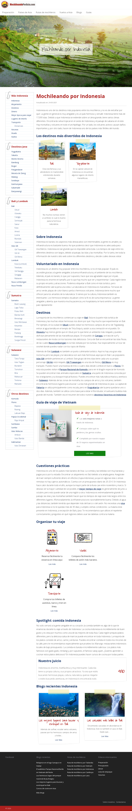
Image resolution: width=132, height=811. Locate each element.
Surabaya (15, 180)
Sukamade (15, 187)
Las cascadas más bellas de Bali (104, 720)
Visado (14, 133)
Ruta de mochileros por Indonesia (80, 769)
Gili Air (17, 253)
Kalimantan (16, 442)
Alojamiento (16, 104)
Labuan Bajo (20, 413)
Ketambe (18, 325)
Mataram (18, 278)
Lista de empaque (105, 772)
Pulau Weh (19, 311)
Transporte (16, 122)
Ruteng (17, 409)
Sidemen (18, 242)
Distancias (19, 126)
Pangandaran (16, 169)
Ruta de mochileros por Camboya (80, 772)
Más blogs (40, 793)
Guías (89, 12)
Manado (18, 384)
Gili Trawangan (20, 249)
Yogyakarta (16, 151)
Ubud (17, 210)
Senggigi (18, 275)
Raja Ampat (19, 420)
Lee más (52, 564)
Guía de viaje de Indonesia (89, 412)
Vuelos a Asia (66, 12)
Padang (18, 333)
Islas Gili (14, 246)
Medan (17, 329)
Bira (16, 373)
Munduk (18, 238)
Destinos (15, 108)
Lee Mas (58, 740)
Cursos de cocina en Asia (46, 788)
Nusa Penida (16, 285)
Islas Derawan (20, 445)
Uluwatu (18, 213)
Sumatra (14, 300)
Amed (17, 231)
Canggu (18, 217)
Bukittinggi (19, 336)
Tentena (18, 380)
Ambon (18, 435)
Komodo (15, 398)
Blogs (79, 12)
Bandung (15, 162)
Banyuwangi (16, 191)
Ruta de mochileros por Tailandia (80, 762)
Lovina (17, 235)
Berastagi (18, 318)
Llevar (100, 769)
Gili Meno (18, 256)
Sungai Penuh (20, 340)
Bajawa (17, 406)
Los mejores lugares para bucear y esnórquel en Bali (59, 722)
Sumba (14, 427)
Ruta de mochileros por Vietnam (79, 766)
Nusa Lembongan (18, 282)
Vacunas (14, 129)
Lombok (14, 260)
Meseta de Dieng (18, 173)
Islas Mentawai (21, 322)
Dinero (14, 111)
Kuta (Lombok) (21, 264)
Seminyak (18, 220)
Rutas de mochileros (45, 12)
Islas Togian (19, 362)
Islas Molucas (17, 431)
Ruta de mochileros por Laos (78, 775)
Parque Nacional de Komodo (74, 369)
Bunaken (18, 366)
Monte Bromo (17, 159)
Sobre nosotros (109, 802)
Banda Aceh (19, 315)
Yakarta (14, 155)
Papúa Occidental (18, 416)
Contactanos (121, 802)
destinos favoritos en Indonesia (110, 394)
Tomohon (19, 369)
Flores (13, 402)
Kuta (16, 228)
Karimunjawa (16, 184)
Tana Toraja (19, 358)
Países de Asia (25, 12)
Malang (14, 177)
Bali (12, 206)
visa (123, 503)
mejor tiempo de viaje (90, 488)
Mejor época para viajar (21, 115)
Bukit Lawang (20, 304)
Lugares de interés (19, 118)
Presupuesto (103, 765)
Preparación (8, 12)
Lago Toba (19, 307)
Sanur (17, 224)
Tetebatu (18, 267)
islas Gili (40, 358)
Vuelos (14, 137)
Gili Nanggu (19, 271)
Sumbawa (15, 424)
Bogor (14, 166)
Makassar (19, 376)
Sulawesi (15, 355)
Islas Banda (19, 438)
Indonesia (15, 100)
